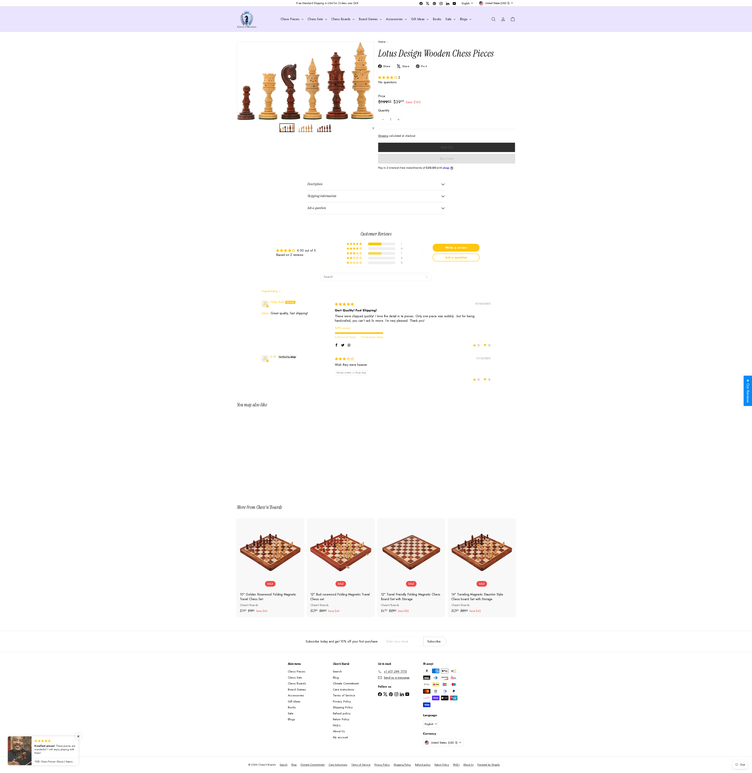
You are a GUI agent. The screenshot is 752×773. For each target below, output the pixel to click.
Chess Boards (341, 19)
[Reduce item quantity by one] (383, 119)
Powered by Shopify (488, 765)
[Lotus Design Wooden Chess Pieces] (258, 453)
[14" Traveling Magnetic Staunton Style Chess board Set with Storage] (481, 567)
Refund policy (342, 713)
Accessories (395, 19)
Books (437, 19)
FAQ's (337, 725)
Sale (449, 19)
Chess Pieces (290, 19)
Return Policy (341, 719)
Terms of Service (344, 695)
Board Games (369, 19)
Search (337, 671)
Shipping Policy (343, 707)
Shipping (383, 136)
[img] (344, 304)
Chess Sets (316, 19)
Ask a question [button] (456, 257)
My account (340, 737)
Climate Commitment (346, 683)
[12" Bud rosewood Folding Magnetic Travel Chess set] (340, 567)
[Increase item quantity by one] (398, 119)
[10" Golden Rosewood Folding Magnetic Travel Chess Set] (270, 567)
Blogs (464, 19)
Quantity (383, 110)
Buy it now (447, 158)
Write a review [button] (456, 247)
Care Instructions (343, 689)
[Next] (371, 127)
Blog (336, 677)
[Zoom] (305, 81)
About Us (339, 731)
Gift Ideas (418, 19)
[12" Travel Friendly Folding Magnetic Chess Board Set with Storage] (411, 567)
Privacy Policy (342, 701)
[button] (388, 77)
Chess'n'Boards (269, 507)
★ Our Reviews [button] (747, 391)
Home (381, 42)
